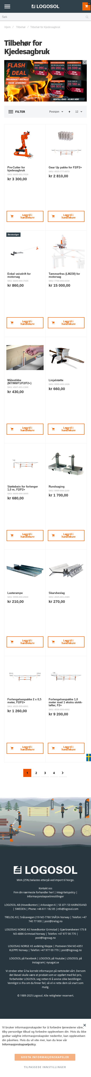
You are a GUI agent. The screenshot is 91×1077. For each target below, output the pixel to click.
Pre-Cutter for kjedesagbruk (16, 169)
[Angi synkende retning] (69, 112)
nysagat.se (52, 962)
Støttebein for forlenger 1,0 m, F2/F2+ (22, 488)
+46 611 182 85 (46, 909)
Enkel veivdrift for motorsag (19, 275)
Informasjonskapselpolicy (19, 1044)
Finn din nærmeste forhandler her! (34, 892)
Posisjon (54, 111)
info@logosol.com (67, 909)
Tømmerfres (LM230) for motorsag (64, 275)
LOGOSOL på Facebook (22, 958)
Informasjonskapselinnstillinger (45, 896)
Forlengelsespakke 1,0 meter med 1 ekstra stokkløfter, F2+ (65, 702)
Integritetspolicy (66, 892)
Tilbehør (21, 27)
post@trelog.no (53, 921)
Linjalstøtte (56, 380)
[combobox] (45, 17)
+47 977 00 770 (67, 933)
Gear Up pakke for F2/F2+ (65, 167)
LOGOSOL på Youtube (52, 958)
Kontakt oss (45, 888)
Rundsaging (57, 486)
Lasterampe (15, 593)
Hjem (7, 27)
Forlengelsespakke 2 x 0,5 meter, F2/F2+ (24, 701)
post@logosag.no (45, 937)
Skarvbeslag (57, 593)
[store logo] (45, 6)
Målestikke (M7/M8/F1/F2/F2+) (19, 382)
